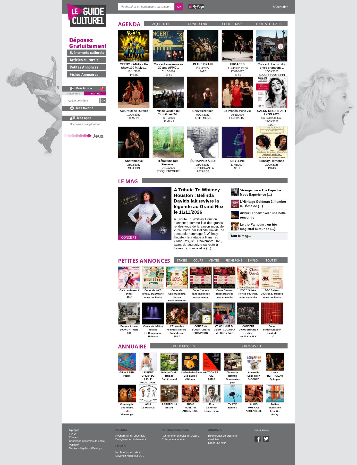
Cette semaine (233, 24)
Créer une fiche (217, 442)
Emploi (253, 260)
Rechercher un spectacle (130, 435)
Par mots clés (253, 346)
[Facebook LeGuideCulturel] (259, 440)
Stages (182, 260)
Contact (73, 437)
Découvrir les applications (85, 124)
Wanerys (96, 448)
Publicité (74, 444)
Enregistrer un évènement (130, 439)
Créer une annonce (173, 439)
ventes (214, 260)
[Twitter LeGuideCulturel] (267, 440)
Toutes (271, 260)
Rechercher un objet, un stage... (181, 435)
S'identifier (280, 7)
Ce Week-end (197, 24)
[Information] (103, 89)
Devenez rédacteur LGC (129, 455)
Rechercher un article (128, 452)
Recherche (233, 260)
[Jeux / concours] (84, 135)
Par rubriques (184, 346)
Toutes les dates (269, 24)
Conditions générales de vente (87, 441)
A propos (74, 430)
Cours (198, 260)
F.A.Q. (72, 433)
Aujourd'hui (161, 24)
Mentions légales (79, 448)
